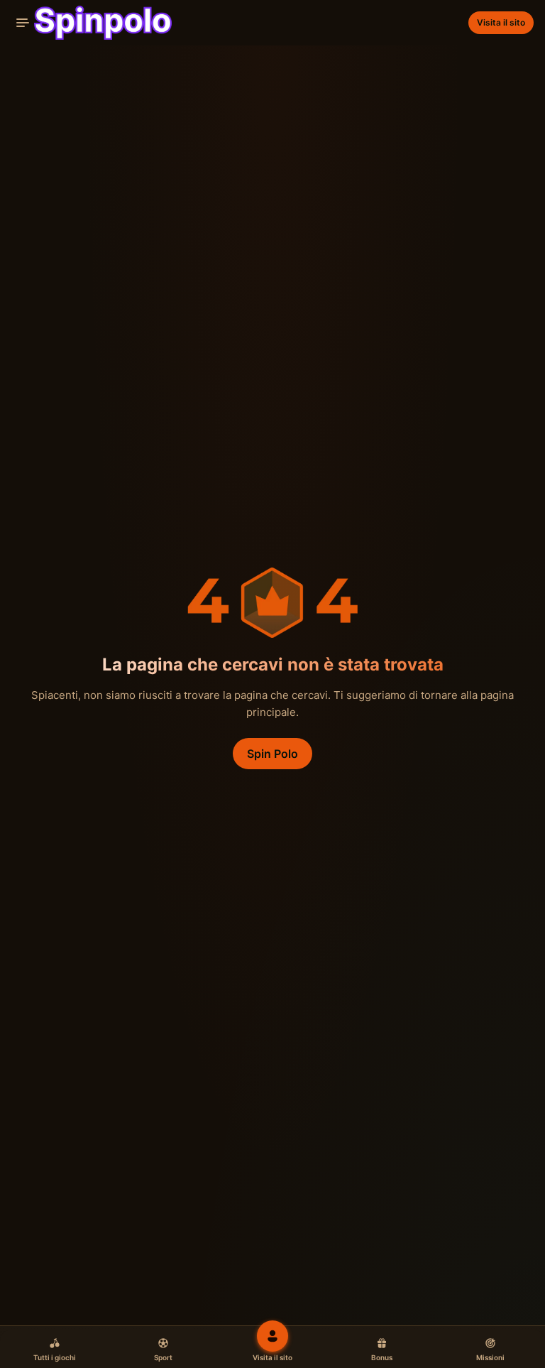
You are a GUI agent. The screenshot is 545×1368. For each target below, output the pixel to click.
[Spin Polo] (91, 22)
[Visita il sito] (272, 1336)
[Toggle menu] (22, 22)
